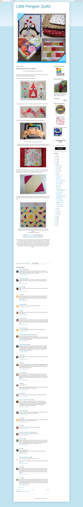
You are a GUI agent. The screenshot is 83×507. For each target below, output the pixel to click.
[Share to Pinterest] (37, 263)
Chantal (20, 418)
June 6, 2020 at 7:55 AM (23, 314)
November (58, 167)
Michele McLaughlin (22, 269)
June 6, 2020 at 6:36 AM (23, 283)
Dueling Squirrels (59, 179)
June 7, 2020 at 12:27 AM (23, 407)
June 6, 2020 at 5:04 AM (23, 274)
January (57, 214)
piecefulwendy (21, 318)
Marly (20, 425)
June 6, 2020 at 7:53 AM (23, 307)
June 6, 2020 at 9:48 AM (23, 359)
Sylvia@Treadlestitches (23, 344)
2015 (56, 222)
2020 (56, 164)
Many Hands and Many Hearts (24, 457)
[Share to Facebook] (36, 263)
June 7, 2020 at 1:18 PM (23, 463)
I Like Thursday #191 (59, 182)
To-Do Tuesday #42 (59, 192)
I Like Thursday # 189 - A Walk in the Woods (61, 197)
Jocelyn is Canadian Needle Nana (25, 399)
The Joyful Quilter (22, 328)
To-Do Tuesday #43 (59, 183)
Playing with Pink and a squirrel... (60, 203)
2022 (56, 161)
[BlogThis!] (34, 263)
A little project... (58, 185)
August (57, 171)
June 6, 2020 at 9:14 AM (23, 340)
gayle (20, 448)
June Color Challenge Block (61, 180)
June (57, 174)
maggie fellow (21, 304)
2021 (56, 162)
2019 (56, 216)
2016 (56, 220)
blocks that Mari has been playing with (34, 169)
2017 (56, 219)
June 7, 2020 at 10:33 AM (23, 453)
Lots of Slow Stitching (59, 200)
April (57, 209)
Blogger (46, 498)
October (57, 168)
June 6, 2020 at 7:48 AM (23, 300)
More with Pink (58, 186)
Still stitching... (58, 177)
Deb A (20, 294)
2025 (56, 156)
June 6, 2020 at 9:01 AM (23, 324)
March (57, 211)
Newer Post (19, 489)
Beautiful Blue (58, 188)
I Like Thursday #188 (59, 204)
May (57, 208)
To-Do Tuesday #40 (59, 206)
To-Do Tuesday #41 (59, 199)
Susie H (20, 477)
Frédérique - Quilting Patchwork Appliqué (26, 334)
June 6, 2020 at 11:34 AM (23, 379)
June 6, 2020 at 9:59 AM (23, 369)
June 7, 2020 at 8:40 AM (23, 435)
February (57, 212)
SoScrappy (29, 234)
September (58, 170)
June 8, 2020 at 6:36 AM (23, 474)
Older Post (48, 489)
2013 (56, 225)
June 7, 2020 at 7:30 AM (23, 428)
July (57, 173)
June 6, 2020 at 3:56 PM (23, 396)
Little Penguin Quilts (33, 6)
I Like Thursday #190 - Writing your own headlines (61, 190)
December (58, 165)
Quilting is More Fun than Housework (30, 236)
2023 (56, 159)
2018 (56, 217)
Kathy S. (20, 355)
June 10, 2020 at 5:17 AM (23, 485)
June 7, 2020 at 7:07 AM (23, 422)
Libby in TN (21, 286)
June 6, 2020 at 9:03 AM (23, 331)
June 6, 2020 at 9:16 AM (23, 351)
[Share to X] (35, 263)
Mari (20, 310)
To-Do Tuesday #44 (59, 176)
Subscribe (60, 148)
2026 (56, 155)
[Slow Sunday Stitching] (60, 124)
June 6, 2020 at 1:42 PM (23, 389)
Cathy (20, 362)
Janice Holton (21, 372)
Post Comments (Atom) (25, 491)
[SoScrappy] (60, 76)
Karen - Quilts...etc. (22, 278)
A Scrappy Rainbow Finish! (60, 195)
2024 (56, 158)
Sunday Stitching (59, 193)
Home (33, 489)
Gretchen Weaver (22, 410)
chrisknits (21, 393)
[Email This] (32, 263)
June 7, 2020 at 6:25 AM (23, 414)
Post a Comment (21, 487)
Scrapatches (21, 438)
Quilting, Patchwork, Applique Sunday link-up (34, 237)
